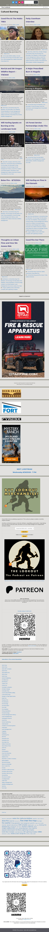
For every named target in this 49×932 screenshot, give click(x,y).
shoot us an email (32, 645)
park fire (17, 828)
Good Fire (42, 57)
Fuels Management (7, 716)
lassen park (31, 825)
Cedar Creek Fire (40, 818)
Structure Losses (12, 286)
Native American (30, 276)
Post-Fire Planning (6, 753)
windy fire (22, 833)
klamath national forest (12, 825)
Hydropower (5, 723)
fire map (33, 821)
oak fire (35, 826)
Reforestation (29, 62)
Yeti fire (28, 833)
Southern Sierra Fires (7, 771)
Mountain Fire (5, 742)
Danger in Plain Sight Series (9, 696)
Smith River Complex (8, 832)
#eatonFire (4, 818)
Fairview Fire (5, 700)
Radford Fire (5, 756)
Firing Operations (5, 111)
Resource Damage (38, 228)
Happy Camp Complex (39, 823)
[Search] (36, 2)
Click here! (15, 653)
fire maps (39, 821)
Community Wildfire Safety (9, 55)
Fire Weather (34, 55)
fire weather (6, 823)
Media (25, 4)
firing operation (15, 823)
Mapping (4, 733)
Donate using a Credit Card (24, 611)
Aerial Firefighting (6, 678)
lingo (38, 825)
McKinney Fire (5, 734)
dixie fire (5, 821)
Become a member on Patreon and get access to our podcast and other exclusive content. (24, 580)
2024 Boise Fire (6, 672)
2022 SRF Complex (7, 161)
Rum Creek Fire (6, 766)
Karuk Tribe (44, 275)
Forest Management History (33, 57)
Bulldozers (36, 216)
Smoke (20, 114)
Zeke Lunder (33, 833)
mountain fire (13, 826)
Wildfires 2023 (15, 833)
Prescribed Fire (5, 61)
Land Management (8, 59)
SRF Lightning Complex (36, 233)
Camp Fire (4, 685)
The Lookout (5, 7)
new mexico (19, 826)
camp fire (35, 818)
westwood (4, 833)
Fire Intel (28, 219)
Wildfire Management (38, 62)
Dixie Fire (4, 698)
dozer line (11, 821)
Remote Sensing (6, 762)
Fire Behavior (39, 104)
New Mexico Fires (6, 745)
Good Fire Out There (35, 240)
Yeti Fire (4, 786)
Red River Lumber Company (9, 758)
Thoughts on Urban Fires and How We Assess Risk (10, 243)
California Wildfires (26, 818)
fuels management (25, 823)
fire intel (24, 821)
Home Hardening (6, 722)
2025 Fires (35, 51)
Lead (35, 825)
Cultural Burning (30, 53)
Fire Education (15, 57)
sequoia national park (8, 830)
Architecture (5, 679)
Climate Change (43, 51)
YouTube (30, 109)
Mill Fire (4, 736)
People (37, 60)
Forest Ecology (42, 55)
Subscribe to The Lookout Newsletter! (12, 659)
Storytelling (5, 775)
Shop (33, 4)
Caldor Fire (4, 683)
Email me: (4, 812)
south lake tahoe (19, 832)
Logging (43, 58)
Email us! (19, 652)
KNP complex (22, 825)
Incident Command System (38, 223)
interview (4, 825)
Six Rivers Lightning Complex (24, 830)
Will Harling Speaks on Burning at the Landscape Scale (11, 126)
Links (42, 4)
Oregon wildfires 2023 (32, 231)
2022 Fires (4, 667)
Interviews (20, 4)
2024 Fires (5, 211)
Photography (5, 751)
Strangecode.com (27, 919)
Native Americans (17, 59)
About (7, 4)
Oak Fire (4, 747)
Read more (6, 53)
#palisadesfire (9, 818)
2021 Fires (4, 665)
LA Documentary (13, 4)
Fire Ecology (8, 57)
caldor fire (15, 818)
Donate (29, 4)
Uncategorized (5, 778)
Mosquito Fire (29, 226)
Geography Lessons (7, 718)
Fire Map (37, 4)
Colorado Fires (5, 690)
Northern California (27, 826)
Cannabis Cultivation (7, 687)
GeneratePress (32, 930)
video (40, 832)
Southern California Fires (8, 769)
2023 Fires (30, 51)
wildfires (8, 833)
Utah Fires (4, 780)
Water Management (7, 782)
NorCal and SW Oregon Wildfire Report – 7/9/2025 (11, 71)
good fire (38, 275)
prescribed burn (23, 828)
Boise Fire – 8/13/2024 (10, 180)
